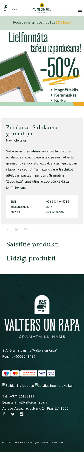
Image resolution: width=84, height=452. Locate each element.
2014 (49, 206)
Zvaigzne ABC (55, 211)
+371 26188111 (22, 396)
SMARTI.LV (48, 442)
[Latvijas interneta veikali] (54, 385)
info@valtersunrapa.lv (31, 402)
